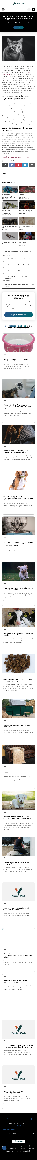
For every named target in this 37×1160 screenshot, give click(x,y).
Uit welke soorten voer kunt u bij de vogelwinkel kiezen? (18, 909)
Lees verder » (6, 255)
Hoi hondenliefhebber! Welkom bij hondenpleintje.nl (17, 360)
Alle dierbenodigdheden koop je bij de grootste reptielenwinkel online (18, 1046)
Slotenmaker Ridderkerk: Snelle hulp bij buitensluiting (18, 284)
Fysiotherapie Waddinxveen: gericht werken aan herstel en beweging (8, 196)
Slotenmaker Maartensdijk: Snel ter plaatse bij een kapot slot (17, 252)
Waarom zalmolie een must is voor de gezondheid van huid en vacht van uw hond (17, 818)
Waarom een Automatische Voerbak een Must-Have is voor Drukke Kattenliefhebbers (18, 543)
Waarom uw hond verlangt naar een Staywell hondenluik (18, 589)
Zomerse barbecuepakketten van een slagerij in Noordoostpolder (26, 196)
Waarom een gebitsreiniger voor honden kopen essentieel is (16, 451)
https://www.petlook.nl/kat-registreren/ (15, 157)
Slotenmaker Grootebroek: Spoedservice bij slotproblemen (7, 212)
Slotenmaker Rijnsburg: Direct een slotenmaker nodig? (26, 228)
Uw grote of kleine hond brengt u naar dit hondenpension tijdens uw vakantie (18, 955)
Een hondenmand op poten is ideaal (15, 771)
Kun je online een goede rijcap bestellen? (16, 863)
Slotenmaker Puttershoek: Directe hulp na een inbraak (18, 270)
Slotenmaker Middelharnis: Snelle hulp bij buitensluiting (15, 277)
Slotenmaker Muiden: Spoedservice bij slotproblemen (18, 258)
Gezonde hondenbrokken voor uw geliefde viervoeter (17, 680)
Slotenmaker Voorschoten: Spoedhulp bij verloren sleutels (9, 242)
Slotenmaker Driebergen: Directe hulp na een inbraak (9, 228)
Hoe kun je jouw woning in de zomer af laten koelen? (15, 981)
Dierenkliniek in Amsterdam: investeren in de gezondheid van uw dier (17, 406)
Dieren (18, 27)
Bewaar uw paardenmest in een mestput (16, 726)
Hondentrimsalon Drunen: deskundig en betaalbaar (14, 1092)
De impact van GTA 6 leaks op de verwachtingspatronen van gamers (25, 243)
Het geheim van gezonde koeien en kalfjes (18, 634)
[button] (29, 9)
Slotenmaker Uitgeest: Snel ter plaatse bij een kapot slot (25, 212)
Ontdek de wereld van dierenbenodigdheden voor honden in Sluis (18, 498)
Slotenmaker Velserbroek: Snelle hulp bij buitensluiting (18, 265)
